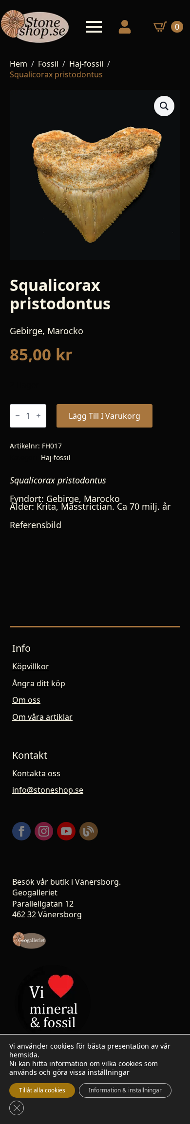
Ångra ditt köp (38, 683)
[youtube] (66, 831)
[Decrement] (17, 415)
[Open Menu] (94, 27)
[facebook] (21, 831)
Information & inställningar (125, 1090)
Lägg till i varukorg (104, 415)
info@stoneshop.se (47, 790)
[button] (164, 106)
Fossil (48, 63)
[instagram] (44, 831)
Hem (18, 63)
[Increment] (38, 415)
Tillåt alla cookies (42, 1090)
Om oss (26, 700)
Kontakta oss (36, 773)
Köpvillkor (30, 666)
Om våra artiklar (42, 717)
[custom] (88, 831)
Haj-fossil (86, 63)
